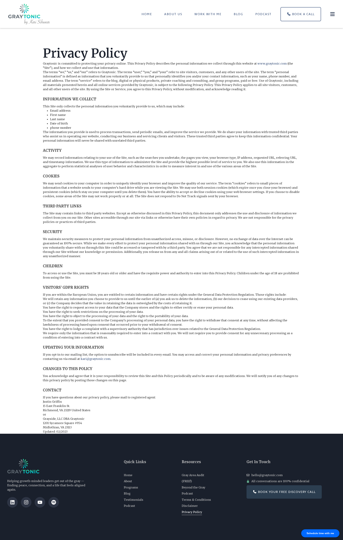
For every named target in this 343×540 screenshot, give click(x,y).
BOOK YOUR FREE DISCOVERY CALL (286, 492)
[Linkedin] (12, 502)
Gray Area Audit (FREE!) (193, 478)
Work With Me (207, 14)
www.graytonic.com (272, 63)
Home (146, 14)
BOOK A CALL (302, 14)
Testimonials (133, 499)
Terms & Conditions (196, 499)
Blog (238, 14)
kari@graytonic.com (95, 359)
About (128, 481)
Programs (131, 487)
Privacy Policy (192, 512)
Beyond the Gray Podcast (193, 490)
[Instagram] (26, 502)
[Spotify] (53, 502)
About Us (173, 14)
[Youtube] (40, 502)
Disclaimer (190, 506)
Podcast (263, 14)
